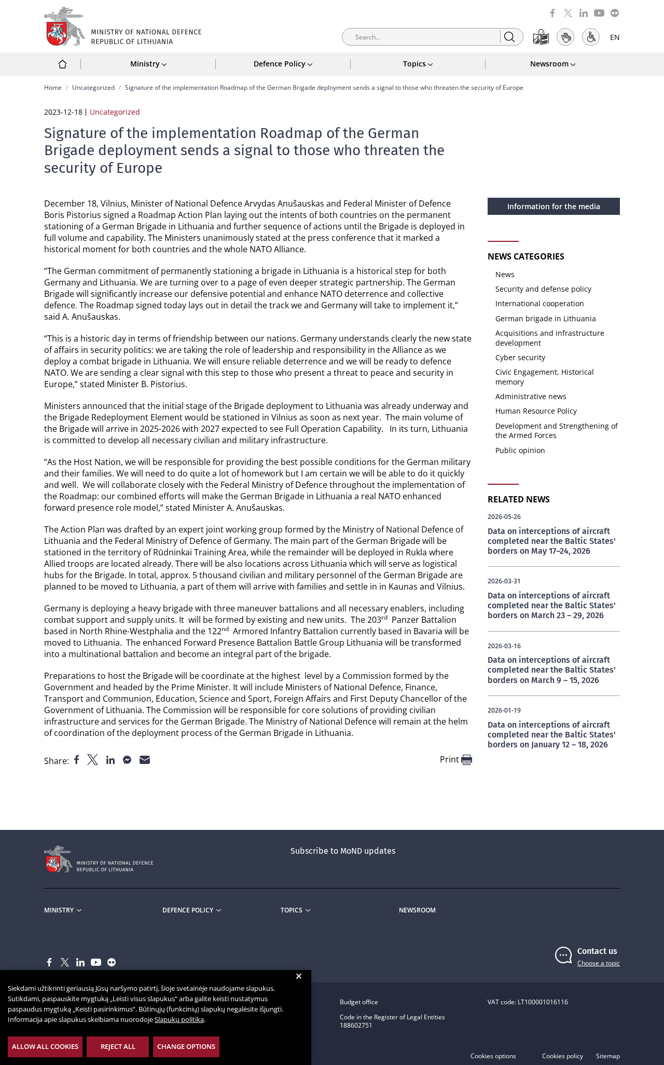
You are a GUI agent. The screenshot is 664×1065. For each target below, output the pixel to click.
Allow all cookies (45, 1046)
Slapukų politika (179, 1019)
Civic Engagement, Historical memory (544, 376)
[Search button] (509, 36)
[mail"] (145, 758)
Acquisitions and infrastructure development (549, 337)
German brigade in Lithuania (545, 318)
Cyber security (520, 357)
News (505, 274)
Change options (186, 1046)
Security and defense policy (543, 289)
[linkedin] (583, 12)
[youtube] (599, 12)
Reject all (118, 1046)
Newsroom (417, 910)
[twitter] (568, 12)
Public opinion (520, 450)
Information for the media (553, 206)
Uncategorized (93, 87)
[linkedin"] (111, 758)
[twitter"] (93, 758)
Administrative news (530, 396)
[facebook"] (77, 758)
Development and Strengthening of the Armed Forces (556, 430)
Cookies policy (562, 1056)
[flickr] (615, 12)
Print (450, 759)
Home (53, 87)
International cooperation (539, 303)
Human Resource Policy (536, 411)
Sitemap (608, 1056)
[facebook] (552, 12)
